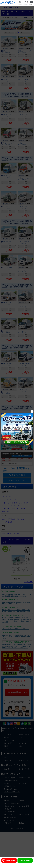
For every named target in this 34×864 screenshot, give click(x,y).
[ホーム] (7, 2)
